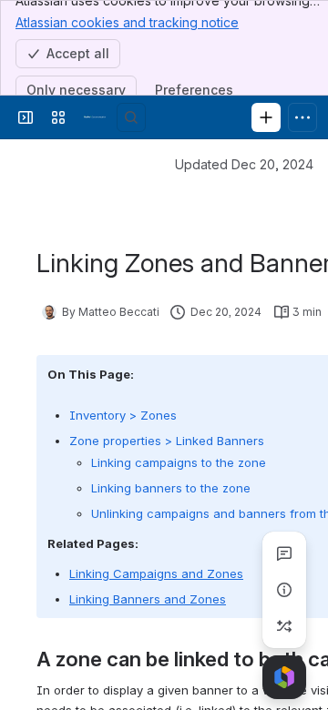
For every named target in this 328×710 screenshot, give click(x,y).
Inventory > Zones (123, 415)
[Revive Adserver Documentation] (94, 117)
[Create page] (284, 626)
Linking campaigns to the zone (178, 462)
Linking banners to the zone (171, 488)
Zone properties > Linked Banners (166, 440)
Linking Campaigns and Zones (156, 573)
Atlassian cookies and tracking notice (127, 22)
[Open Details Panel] (284, 589)
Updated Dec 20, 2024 (244, 164)
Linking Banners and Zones (147, 599)
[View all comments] (284, 553)
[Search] (131, 117)
